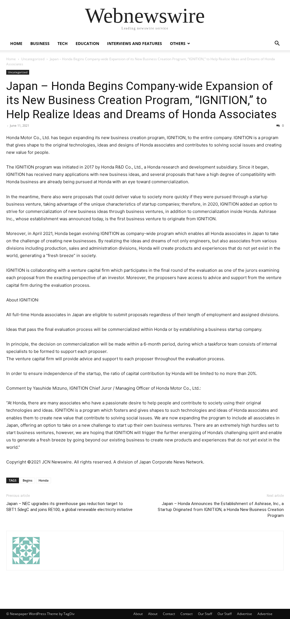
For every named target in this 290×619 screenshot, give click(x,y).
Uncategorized (32, 59)
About (138, 613)
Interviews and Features (134, 43)
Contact (169, 613)
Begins (27, 480)
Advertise (244, 613)
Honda (43, 480)
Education (87, 43)
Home (16, 43)
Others (177, 43)
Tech (62, 43)
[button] (277, 44)
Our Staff (205, 613)
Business (40, 43)
